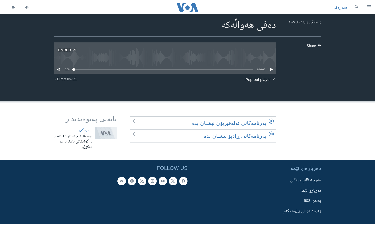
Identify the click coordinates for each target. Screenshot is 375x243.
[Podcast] (132, 181)
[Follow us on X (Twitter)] (173, 181)
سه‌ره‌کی (339, 7)
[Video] (13, 7)
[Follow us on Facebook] (183, 181)
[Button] (314, 47)
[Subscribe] (121, 181)
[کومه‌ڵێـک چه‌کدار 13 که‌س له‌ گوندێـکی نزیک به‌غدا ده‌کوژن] (106, 133)
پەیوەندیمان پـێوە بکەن (302, 211)
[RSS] (142, 181)
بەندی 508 (312, 201)
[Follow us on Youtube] (163, 181)
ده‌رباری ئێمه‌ (310, 190)
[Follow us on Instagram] (152, 181)
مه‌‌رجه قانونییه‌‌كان (305, 180)
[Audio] (26, 7)
